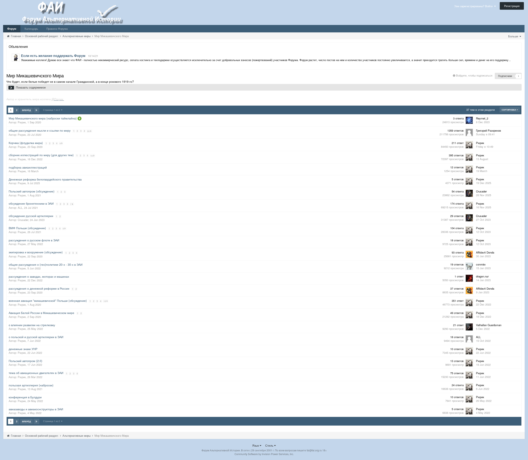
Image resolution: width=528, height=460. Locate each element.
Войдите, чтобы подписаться (474, 75)
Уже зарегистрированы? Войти (474, 6)
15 (105, 301)
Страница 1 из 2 (52, 109)
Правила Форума (57, 29)
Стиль (269, 445)
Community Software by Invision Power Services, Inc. (264, 454)
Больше (513, 36)
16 (91, 155)
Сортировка (509, 109)
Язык (256, 445)
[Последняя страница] (36, 110)
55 (88, 131)
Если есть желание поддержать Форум (53, 55)
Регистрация (512, 6)
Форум (11, 29)
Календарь (31, 29)
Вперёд (26, 110)
